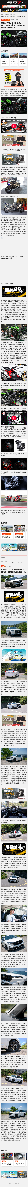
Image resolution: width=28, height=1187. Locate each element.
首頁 (2, 14)
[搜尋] (22, 2)
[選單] (25, 2)
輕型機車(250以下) (9, 14)
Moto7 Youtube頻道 (12, 151)
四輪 (6, 561)
